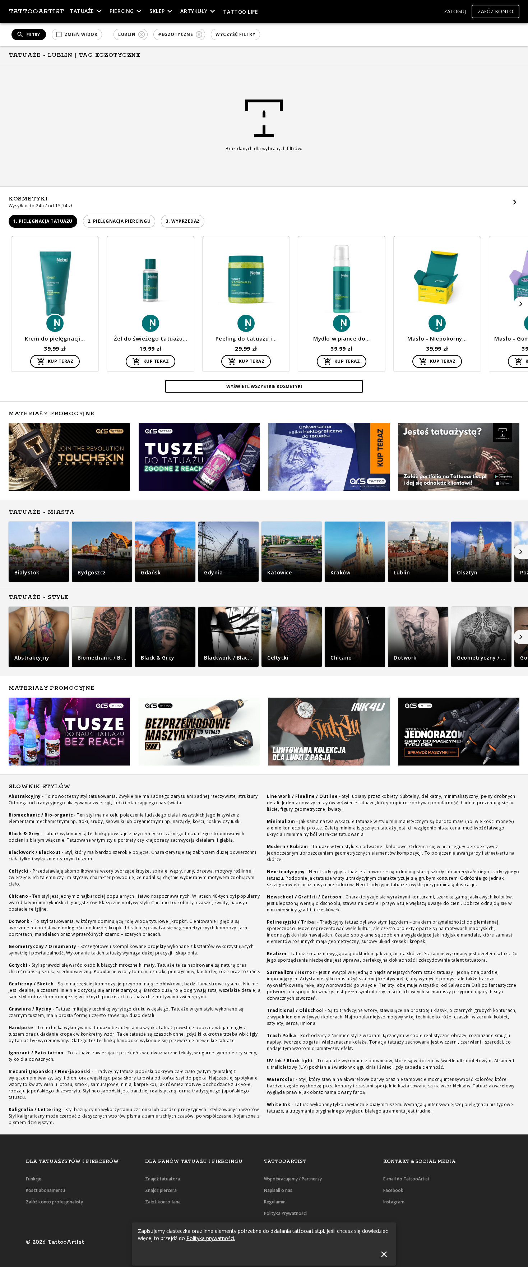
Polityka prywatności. (210, 1238)
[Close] (384, 1254)
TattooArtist (36, 11)
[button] (455, 11)
